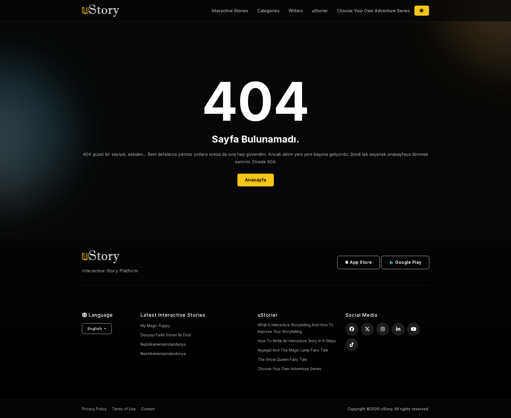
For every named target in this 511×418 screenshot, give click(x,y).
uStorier (320, 10)
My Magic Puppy (155, 325)
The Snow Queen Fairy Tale (282, 359)
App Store (360, 262)
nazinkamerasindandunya (163, 344)
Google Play (408, 262)
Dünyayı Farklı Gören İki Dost (166, 335)
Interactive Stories (230, 10)
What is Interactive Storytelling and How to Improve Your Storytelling (295, 328)
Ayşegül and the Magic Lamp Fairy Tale (293, 350)
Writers (296, 10)
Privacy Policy (94, 409)
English (95, 328)
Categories (268, 10)
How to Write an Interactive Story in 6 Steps (297, 340)
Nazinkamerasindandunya (163, 353)
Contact (148, 409)
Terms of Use (124, 409)
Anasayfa (255, 179)
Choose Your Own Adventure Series (373, 10)
